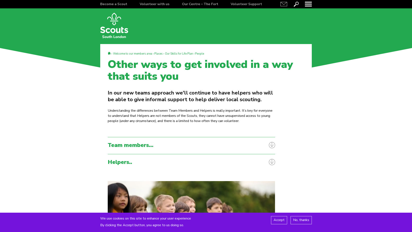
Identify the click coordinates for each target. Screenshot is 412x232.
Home (109, 53)
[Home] (114, 25)
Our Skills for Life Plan (179, 54)
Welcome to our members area (132, 54)
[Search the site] (296, 4)
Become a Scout (113, 4)
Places (158, 54)
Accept (279, 220)
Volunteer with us (155, 4)
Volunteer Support (246, 4)
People (199, 54)
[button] (308, 4)
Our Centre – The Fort (200, 4)
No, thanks (301, 220)
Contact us (283, 4)
